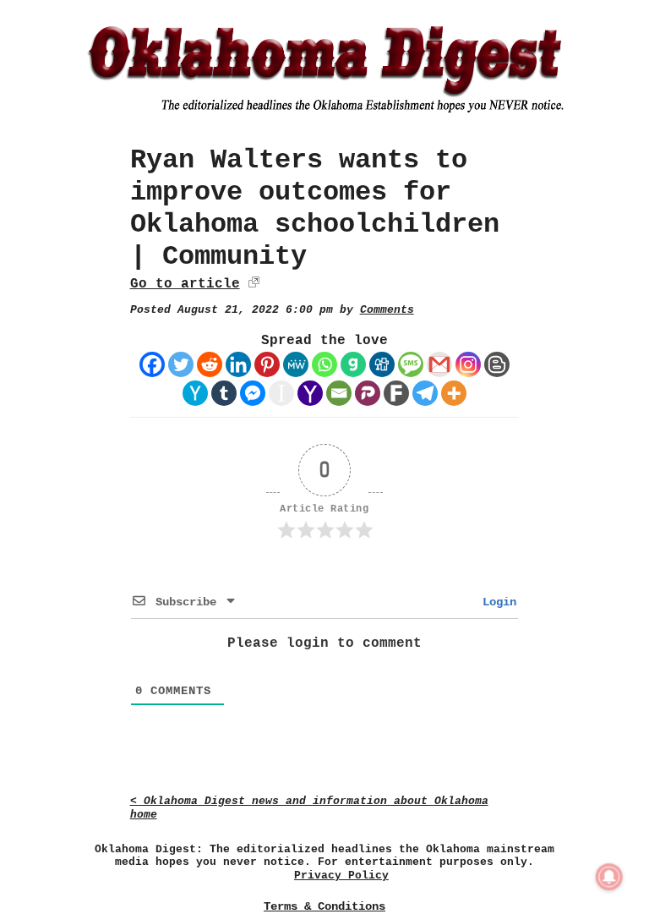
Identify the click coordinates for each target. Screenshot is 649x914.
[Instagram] (468, 364)
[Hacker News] (195, 393)
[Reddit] (209, 364)
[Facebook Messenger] (252, 393)
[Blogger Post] (497, 364)
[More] (453, 393)
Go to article (185, 284)
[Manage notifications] (609, 876)
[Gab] (353, 364)
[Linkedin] (238, 364)
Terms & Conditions (324, 906)
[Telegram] (425, 393)
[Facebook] (152, 364)
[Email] (339, 393)
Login (496, 602)
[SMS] (410, 364)
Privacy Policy (341, 875)
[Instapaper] (281, 393)
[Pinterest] (267, 364)
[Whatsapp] (324, 364)
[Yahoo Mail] (310, 393)
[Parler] (367, 393)
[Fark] (396, 393)
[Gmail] (439, 364)
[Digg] (382, 364)
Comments (387, 310)
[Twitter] (181, 364)
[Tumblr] (224, 393)
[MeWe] (295, 364)
